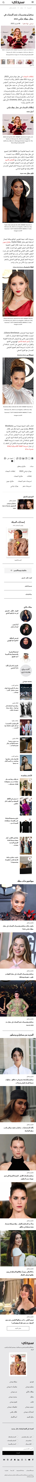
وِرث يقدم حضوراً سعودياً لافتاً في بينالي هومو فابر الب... (12, 743)
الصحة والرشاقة (12, 1437)
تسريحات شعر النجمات (25, 481)
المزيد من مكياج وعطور (22, 1035)
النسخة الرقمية (18, 560)
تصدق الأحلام (28, 586)
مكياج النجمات (18, 476)
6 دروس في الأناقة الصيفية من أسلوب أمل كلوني (11, 801)
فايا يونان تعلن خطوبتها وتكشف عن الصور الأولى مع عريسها (11, 761)
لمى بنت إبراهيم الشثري (12, 613)
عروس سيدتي (29, 1407)
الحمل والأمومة (12, 1444)
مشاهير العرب (14, 685)
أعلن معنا (12, 1470)
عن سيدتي (14, 1392)
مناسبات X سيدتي (12, 1387)
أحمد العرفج (15, 656)
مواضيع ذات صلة (26, 881)
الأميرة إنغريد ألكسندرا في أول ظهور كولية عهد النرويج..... (11, 725)
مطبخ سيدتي (30, 1387)
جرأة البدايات (28, 594)
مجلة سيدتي (13, 1382)
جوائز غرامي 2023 (25, 471)
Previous (31, 37)
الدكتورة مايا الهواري (12, 640)
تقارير (32, 1402)
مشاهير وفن (29, 1441)
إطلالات (29, 476)
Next (4, 37)
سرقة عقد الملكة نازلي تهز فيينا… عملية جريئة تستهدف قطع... (12, 708)
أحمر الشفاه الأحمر (24, 341)
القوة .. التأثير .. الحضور (27, 578)
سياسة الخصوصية (20, 1470)
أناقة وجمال (29, 1444)
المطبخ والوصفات (11, 1441)
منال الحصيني (14, 668)
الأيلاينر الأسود (10, 160)
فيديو (32, 1382)
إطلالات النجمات (28, 76)
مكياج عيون (6, 242)
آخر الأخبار (14, 1417)
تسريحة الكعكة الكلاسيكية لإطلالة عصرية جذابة (20, 448)
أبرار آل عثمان (14, 627)
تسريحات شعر (27, 486)
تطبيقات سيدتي (12, 1407)
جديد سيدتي (27, 681)
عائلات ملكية (15, 721)
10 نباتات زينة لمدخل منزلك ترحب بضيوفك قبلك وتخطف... (11, 781)
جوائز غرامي (14, 486)
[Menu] (33, 2)
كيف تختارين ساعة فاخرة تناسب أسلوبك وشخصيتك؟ (11, 860)
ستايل (32, 1397)
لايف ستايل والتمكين (27, 1437)
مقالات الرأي (28, 607)
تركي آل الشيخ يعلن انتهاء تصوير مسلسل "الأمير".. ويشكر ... (11, 690)
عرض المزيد (18, 1328)
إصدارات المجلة (18, 522)
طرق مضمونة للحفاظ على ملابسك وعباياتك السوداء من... (11, 821)
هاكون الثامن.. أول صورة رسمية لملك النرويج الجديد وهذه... (12, 841)
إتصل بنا (6, 1470)
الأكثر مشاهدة (26, 775)
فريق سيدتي (13, 1402)
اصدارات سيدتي (29, 1412)
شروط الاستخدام (30, 1470)
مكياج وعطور (21, 466)
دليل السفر (30, 1417)
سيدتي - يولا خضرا (28, 23)
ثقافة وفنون (15, 703)
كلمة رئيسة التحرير (20, 570)
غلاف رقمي (13, 1412)
